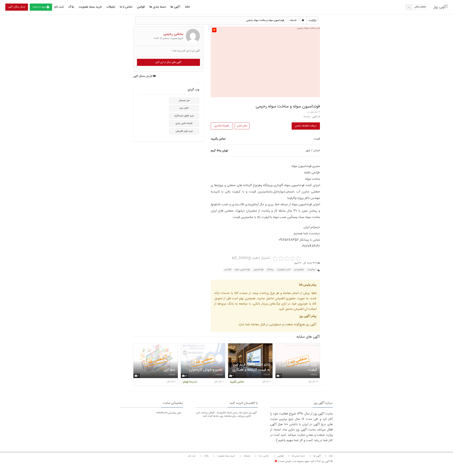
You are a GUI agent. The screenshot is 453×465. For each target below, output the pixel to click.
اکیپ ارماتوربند (284, 269)
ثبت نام (59, 6)
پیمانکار (270, 269)
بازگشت (312, 20)
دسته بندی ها (157, 6)
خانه (187, 6)
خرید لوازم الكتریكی (184, 131)
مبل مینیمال (184, 100)
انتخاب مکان (420, 7)
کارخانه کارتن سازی (184, 123)
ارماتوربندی (299, 269)
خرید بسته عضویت (90, 6)
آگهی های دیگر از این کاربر (168, 62)
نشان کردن (242, 126)
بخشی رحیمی (173, 34)
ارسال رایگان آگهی (16, 7)
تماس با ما (126, 6)
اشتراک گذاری (222, 126)
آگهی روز (441, 7)
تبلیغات (110, 6)
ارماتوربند (311, 269)
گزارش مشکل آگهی (143, 76)
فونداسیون (258, 269)
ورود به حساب (38, 7)
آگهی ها (175, 6)
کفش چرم (184, 108)
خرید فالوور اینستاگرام (184, 116)
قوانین (141, 6)
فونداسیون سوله (242, 269)
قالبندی (228, 269)
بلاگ (71, 6)
